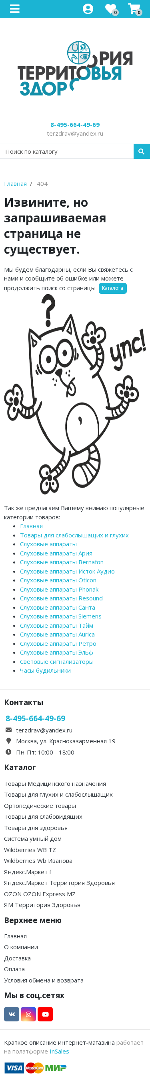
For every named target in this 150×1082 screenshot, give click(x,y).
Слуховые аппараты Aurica (57, 634)
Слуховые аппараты (48, 544)
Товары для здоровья (36, 828)
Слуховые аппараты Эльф (56, 652)
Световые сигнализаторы (57, 661)
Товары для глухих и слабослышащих (58, 794)
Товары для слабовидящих (43, 816)
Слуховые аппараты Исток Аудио (67, 571)
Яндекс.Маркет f (27, 872)
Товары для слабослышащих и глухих (74, 535)
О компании (21, 947)
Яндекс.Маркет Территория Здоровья (59, 883)
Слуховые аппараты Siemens (61, 616)
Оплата (14, 969)
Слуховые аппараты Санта (57, 607)
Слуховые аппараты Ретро (58, 643)
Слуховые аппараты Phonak (59, 589)
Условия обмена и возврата (44, 980)
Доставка (17, 958)
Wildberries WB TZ (30, 850)
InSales (59, 1051)
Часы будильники (45, 670)
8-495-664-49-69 (75, 124)
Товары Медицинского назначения (55, 783)
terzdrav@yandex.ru (75, 133)
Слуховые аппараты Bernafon (62, 562)
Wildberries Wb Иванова (38, 860)
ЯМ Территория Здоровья (42, 905)
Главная (31, 526)
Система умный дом (33, 838)
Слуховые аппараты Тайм (56, 625)
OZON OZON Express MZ (40, 894)
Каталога (112, 288)
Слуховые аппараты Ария (56, 553)
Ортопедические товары (40, 805)
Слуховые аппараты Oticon (58, 580)
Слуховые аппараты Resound (61, 598)
